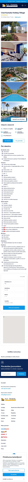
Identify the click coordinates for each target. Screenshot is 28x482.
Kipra (2, 421)
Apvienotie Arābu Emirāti (17, 407)
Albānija (13, 421)
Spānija (3, 418)
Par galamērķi (19, 140)
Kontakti (3, 443)
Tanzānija (13, 415)
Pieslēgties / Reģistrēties (21, 1)
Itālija (12, 410)
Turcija (2, 413)
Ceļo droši (3, 446)
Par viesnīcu (8, 140)
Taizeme (13, 418)
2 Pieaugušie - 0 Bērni (9, 302)
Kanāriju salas (4, 415)
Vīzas (2, 448)
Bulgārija (13, 413)
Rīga (5, 283)
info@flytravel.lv (6, 394)
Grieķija (3, 407)
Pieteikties (21, 374)
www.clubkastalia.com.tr (9, 264)
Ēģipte (2, 410)
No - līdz (6, 289)
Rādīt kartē (17, 17)
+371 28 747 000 (11, 1)
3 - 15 (6, 296)
